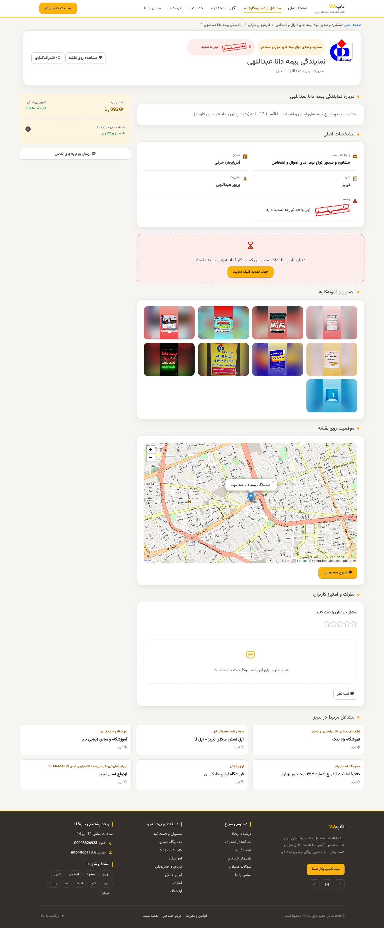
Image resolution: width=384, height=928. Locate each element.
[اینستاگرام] (339, 884)
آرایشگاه (176, 891)
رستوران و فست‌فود (167, 834)
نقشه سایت (150, 916)
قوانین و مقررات (196, 916)
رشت (53, 883)
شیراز (57, 874)
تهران (105, 874)
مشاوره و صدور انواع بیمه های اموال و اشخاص (309, 25)
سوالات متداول (240, 867)
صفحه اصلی (352, 25)
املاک (177, 883)
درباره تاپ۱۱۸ (241, 834)
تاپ (330, 8)
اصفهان (74, 874)
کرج (93, 883)
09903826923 (85, 843)
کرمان (105, 893)
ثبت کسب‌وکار (55, 8)
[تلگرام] (327, 884)
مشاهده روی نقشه (83, 58)
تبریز (106, 883)
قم (66, 883)
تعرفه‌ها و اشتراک (238, 842)
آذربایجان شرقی (259, 25)
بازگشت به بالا (50, 916)
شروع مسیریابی (336, 573)
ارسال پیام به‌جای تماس (73, 154)
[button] (251, 497)
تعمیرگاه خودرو (170, 842)
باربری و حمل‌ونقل (168, 867)
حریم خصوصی (172, 916)
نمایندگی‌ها (243, 850)
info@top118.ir (83, 853)
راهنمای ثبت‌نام (239, 859)
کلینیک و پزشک (170, 850)
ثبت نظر (343, 694)
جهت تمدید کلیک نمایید (250, 272)
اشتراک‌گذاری (45, 58)
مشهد (91, 874)
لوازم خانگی (173, 875)
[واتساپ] (314, 884)
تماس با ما (243, 875)
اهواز (79, 883)
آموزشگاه (175, 859)
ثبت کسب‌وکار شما (326, 869)
